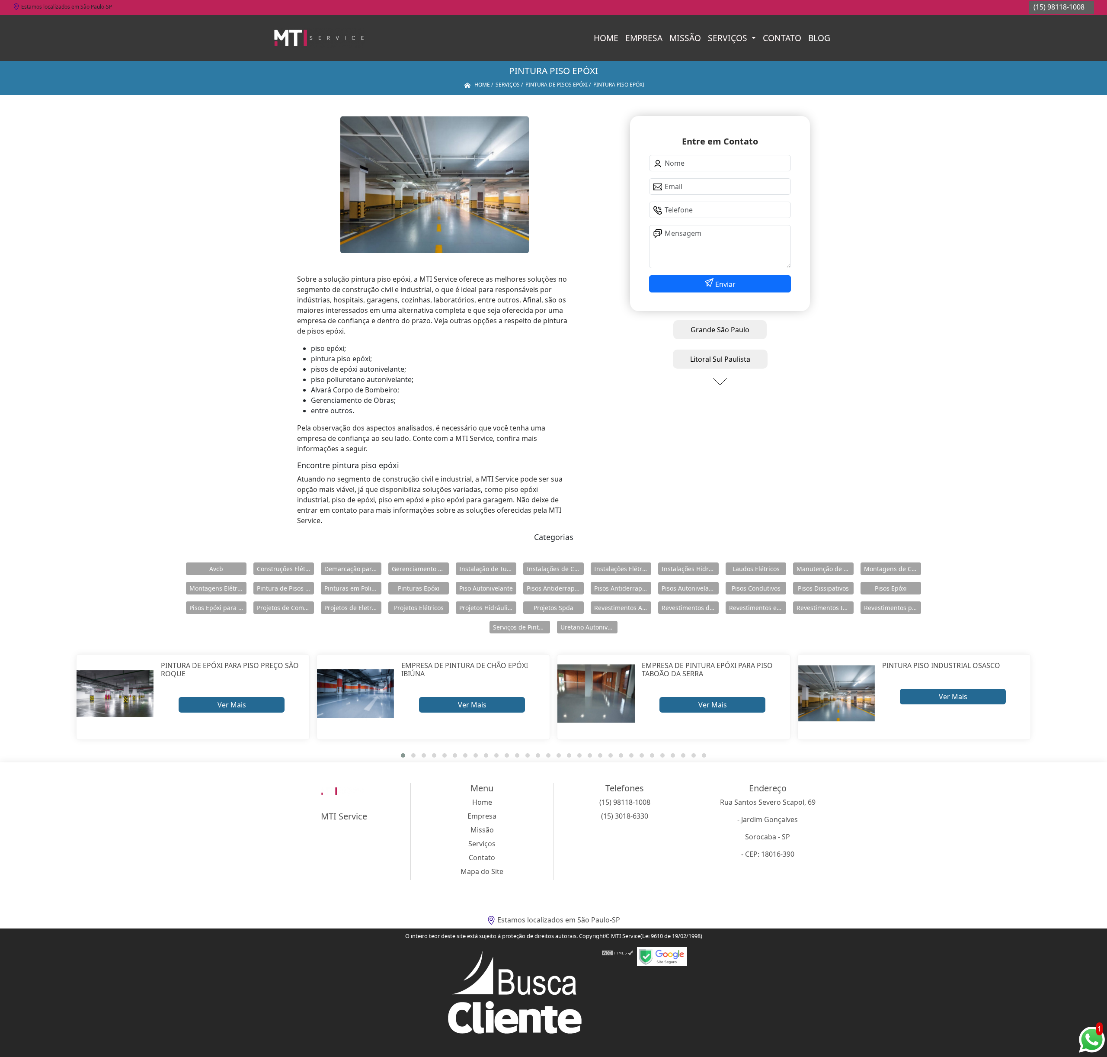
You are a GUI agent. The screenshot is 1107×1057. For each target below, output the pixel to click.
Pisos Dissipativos (823, 588)
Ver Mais (232, 705)
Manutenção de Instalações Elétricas (825, 569)
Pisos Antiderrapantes (622, 588)
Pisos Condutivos (756, 588)
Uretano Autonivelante (588, 627)
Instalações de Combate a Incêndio (555, 569)
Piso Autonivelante (486, 588)
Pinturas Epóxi (418, 588)
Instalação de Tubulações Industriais (487, 569)
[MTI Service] (319, 38)
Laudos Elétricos (756, 569)
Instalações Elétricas (622, 569)
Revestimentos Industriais (825, 608)
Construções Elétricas (285, 569)
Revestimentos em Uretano (757, 608)
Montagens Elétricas (217, 588)
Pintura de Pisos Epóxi (285, 588)
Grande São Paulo (720, 329)
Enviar (724, 284)
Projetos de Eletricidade (352, 608)
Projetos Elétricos (419, 608)
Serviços (728, 38)
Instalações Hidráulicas (690, 569)
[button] (403, 755)
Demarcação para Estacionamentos (352, 569)
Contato (782, 38)
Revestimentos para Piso (892, 608)
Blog (819, 38)
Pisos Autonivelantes (690, 588)
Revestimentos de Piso (690, 608)
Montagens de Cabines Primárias (892, 569)
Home (606, 38)
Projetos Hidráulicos (487, 608)
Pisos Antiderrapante (555, 588)
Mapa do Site (482, 871)
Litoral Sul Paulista (720, 359)
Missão (685, 38)
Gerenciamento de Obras (420, 569)
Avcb (216, 569)
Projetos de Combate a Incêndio (285, 608)
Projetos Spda (553, 608)
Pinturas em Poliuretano (352, 588)
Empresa (643, 38)
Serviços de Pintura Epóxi (521, 627)
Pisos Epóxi (891, 588)
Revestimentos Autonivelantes (622, 608)
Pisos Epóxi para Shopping (217, 608)
